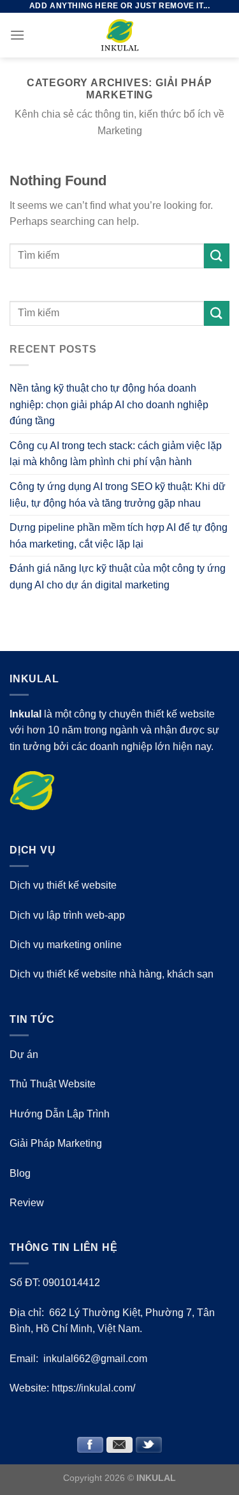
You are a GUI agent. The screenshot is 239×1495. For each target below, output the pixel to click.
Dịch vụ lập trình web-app (67, 915)
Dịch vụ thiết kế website (63, 885)
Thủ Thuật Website (53, 1083)
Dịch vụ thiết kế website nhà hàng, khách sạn (112, 974)
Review (27, 1202)
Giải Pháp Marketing (56, 1143)
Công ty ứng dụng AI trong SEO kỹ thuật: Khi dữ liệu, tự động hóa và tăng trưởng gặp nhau (118, 495)
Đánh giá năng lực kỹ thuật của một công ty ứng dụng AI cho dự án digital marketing (118, 576)
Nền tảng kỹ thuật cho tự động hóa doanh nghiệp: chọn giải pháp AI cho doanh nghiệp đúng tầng (109, 404)
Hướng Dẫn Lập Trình (60, 1113)
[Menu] (17, 34)
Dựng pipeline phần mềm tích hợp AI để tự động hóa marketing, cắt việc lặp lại (119, 535)
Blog (20, 1173)
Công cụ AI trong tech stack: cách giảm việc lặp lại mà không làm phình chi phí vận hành (116, 454)
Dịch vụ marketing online (66, 944)
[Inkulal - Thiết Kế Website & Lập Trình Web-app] (120, 35)
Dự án (24, 1054)
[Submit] (216, 255)
